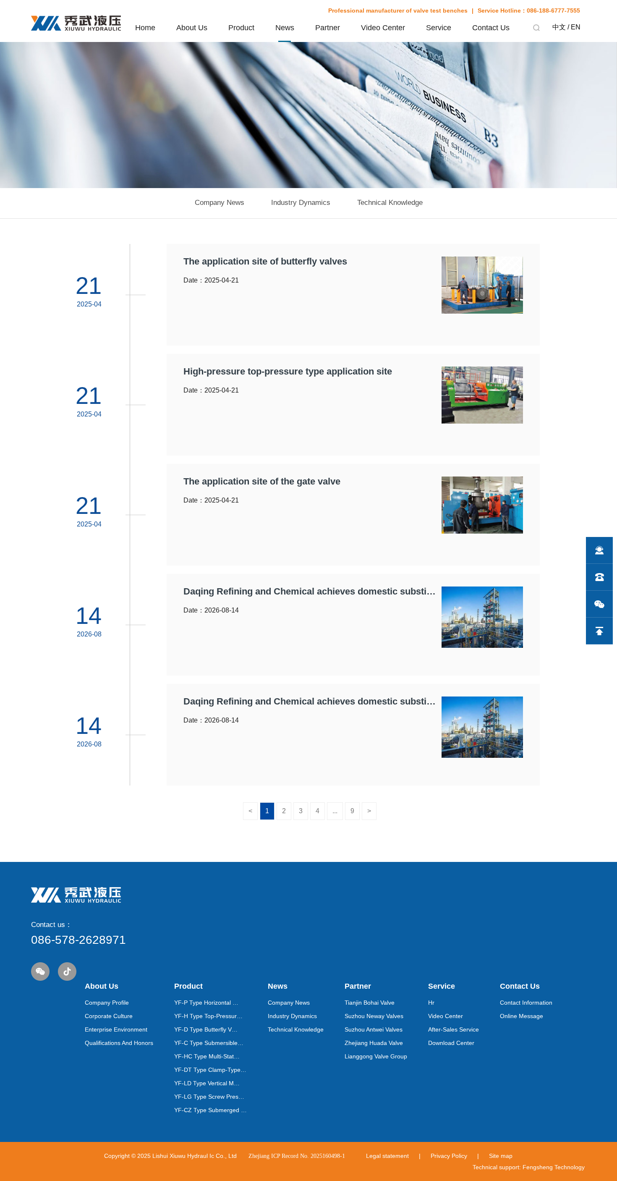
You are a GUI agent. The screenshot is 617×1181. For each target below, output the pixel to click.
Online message (521, 1016)
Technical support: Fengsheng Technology (529, 1167)
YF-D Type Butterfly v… (206, 1029)
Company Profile (107, 1002)
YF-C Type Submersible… (208, 1043)
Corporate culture (109, 1016)
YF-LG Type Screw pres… (209, 1096)
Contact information (526, 1002)
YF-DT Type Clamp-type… (210, 1069)
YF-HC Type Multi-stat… (207, 1056)
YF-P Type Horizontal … (206, 1002)
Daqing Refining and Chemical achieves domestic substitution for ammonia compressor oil (310, 592)
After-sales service (453, 1029)
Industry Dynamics (292, 1016)
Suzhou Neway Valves (374, 1016)
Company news (219, 203)
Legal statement (387, 1155)
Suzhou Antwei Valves (374, 1029)
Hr (431, 1002)
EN (575, 27)
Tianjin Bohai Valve (370, 1002)
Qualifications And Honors (119, 1043)
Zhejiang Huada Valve (374, 1043)
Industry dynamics (300, 203)
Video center (445, 1016)
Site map (500, 1155)
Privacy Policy (449, 1155)
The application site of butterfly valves (265, 262)
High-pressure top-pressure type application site (287, 372)
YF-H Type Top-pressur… (208, 1016)
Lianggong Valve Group (376, 1056)
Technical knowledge (390, 203)
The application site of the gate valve (261, 482)
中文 (559, 27)
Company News (289, 1002)
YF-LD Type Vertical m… (207, 1083)
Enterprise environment (116, 1029)
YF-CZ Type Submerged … (210, 1110)
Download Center (451, 1043)
